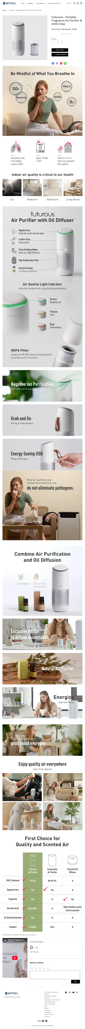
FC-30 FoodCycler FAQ (50, 1004)
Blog (46, 1006)
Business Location (49, 1014)
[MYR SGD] (69, 3)
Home (22, 3)
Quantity (54, 39)
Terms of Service (36, 1025)
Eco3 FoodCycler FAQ (54, 3)
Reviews (46, 1008)
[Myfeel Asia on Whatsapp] (77, 993)
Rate (75, 981)
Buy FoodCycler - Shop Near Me (52, 999)
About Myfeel (48, 1012)
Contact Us (47, 1016)
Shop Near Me (40, 3)
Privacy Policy (43, 1025)
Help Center (47, 1010)
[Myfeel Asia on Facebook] (66, 993)
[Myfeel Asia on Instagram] (69, 993)
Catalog (29, 3)
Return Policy (50, 1025)
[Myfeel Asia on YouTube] (73, 993)
